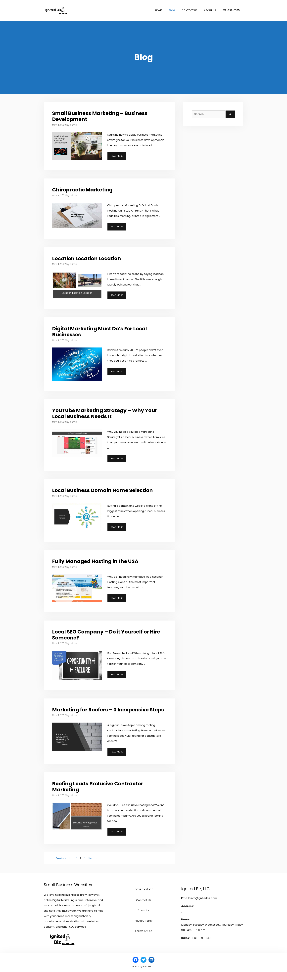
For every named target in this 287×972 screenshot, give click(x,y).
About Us (210, 10)
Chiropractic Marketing (82, 189)
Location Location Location (86, 258)
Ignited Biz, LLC (195, 889)
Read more (117, 156)
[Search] (230, 114)
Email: (185, 898)
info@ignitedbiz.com (204, 898)
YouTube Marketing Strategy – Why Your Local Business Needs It (104, 413)
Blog (172, 10)
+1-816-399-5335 (201, 938)
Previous (59, 858)
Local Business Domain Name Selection (102, 490)
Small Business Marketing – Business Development (100, 116)
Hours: (185, 919)
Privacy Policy (143, 921)
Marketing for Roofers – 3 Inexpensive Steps (108, 709)
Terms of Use (143, 931)
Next (92, 858)
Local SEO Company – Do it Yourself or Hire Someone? (106, 634)
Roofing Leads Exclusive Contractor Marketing (97, 786)
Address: (187, 906)
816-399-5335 (231, 10)
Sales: (185, 938)
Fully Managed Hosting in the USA (95, 561)
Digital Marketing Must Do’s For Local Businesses (99, 331)
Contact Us (189, 10)
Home (158, 10)
